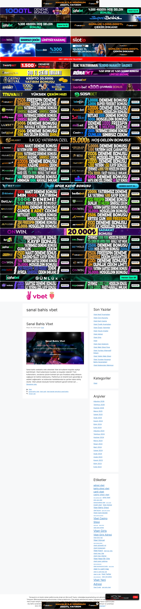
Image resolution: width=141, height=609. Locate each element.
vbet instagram (99, 548)
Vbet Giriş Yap (98, 537)
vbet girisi (101, 525)
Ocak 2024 (98, 454)
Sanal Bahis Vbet (39, 324)
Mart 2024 (98, 447)
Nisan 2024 (98, 444)
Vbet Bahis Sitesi (101, 507)
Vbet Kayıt (98, 550)
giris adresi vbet (98, 497)
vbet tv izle (97, 574)
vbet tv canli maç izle (100, 572)
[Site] (35, 102)
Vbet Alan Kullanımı (101, 344)
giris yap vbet (98, 500)
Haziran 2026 (99, 408)
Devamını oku (31, 384)
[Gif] (70, 140)
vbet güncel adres (98, 543)
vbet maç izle (99, 553)
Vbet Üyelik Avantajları (102, 324)
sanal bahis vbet (34, 391)
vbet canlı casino (106, 510)
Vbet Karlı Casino (100, 321)
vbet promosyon (97, 564)
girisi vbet (106, 497)
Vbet (30, 389)
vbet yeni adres (107, 577)
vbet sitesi (111, 566)
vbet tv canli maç (101, 569)
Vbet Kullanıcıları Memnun (103, 365)
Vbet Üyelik (97, 587)
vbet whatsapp (97, 577)
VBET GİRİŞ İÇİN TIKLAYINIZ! (70, 59)
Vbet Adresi (98, 334)
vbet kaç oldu (108, 551)
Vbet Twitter (106, 574)
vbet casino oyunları (98, 515)
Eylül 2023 (98, 467)
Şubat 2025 (98, 414)
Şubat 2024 (98, 450)
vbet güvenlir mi (100, 545)
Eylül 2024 (98, 428)
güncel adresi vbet (99, 502)
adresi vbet (99, 485)
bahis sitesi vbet (101, 488)
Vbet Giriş (97, 337)
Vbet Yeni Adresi (100, 582)
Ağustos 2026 (99, 401)
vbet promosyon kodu (101, 566)
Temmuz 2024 (99, 434)
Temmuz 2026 (99, 405)
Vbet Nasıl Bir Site (102, 558)
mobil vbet (98, 505)
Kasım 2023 (98, 460)
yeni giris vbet (106, 587)
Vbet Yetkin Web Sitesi (102, 356)
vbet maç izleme (100, 556)
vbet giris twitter (99, 527)
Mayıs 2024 (98, 441)
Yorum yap (32, 393)
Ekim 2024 (98, 424)
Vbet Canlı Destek (101, 513)
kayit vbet (108, 502)
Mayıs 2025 (98, 411)
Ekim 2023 (98, 464)
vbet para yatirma (100, 561)
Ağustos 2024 (99, 431)
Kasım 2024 (98, 421)
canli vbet (99, 491)
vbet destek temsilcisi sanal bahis (57, 391)
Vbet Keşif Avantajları (102, 314)
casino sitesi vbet (101, 495)
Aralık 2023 (98, 457)
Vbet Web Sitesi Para (102, 347)
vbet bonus (97, 510)
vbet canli (43, 391)
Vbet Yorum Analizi (101, 331)
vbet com (96, 525)
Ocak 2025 (98, 418)
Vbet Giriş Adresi (103, 534)
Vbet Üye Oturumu (101, 318)
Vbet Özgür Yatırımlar (102, 328)
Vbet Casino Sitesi (100, 520)
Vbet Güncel (99, 540)
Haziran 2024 (99, 437)
